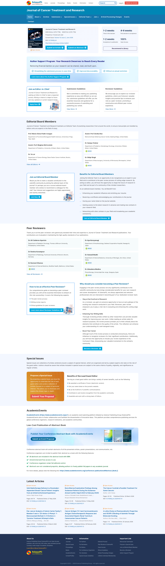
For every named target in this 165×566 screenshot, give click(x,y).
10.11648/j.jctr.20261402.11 (76, 503)
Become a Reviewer (91, 348)
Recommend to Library (120, 48)
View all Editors (32, 164)
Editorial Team (84, 17)
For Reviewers (83, 544)
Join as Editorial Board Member (96, 218)
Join (95, 17)
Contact (91, 3)
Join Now (34, 197)
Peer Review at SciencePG (105, 544)
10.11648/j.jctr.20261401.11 (114, 524)
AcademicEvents (70, 553)
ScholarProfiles (70, 555)
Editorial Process (102, 541)
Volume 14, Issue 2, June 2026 (63, 37)
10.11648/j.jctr (52, 40)
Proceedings (61, 3)
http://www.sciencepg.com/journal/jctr (57, 43)
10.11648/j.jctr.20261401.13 (38, 526)
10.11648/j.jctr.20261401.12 (76, 526)
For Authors (82, 541)
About (37, 17)
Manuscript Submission (126, 541)
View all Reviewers (33, 274)
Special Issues (69, 17)
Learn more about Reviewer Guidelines (45, 310)
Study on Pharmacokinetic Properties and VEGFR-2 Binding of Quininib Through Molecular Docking (120, 513)
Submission (56, 17)
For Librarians (83, 553)
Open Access (101, 547)
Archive (46, 17)
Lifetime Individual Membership (107, 555)
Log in (121, 3)
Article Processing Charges (111, 17)
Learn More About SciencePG (36, 548)
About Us (30, 538)
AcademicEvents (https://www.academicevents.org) (46, 415)
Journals (52, 3)
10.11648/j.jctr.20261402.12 (38, 501)
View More (71, 109)
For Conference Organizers (87, 550)
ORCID (90, 151)
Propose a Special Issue (126, 544)
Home (46, 3)
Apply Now (34, 104)
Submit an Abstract (76, 48)
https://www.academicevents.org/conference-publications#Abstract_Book (88, 471)
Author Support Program (127, 553)
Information (83, 3)
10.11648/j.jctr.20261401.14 (114, 498)
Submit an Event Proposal (43, 439)
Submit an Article (131, 3)
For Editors (82, 547)
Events (75, 3)
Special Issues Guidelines (86, 555)
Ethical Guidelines (103, 550)
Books (69, 3)
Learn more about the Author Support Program (49, 77)
